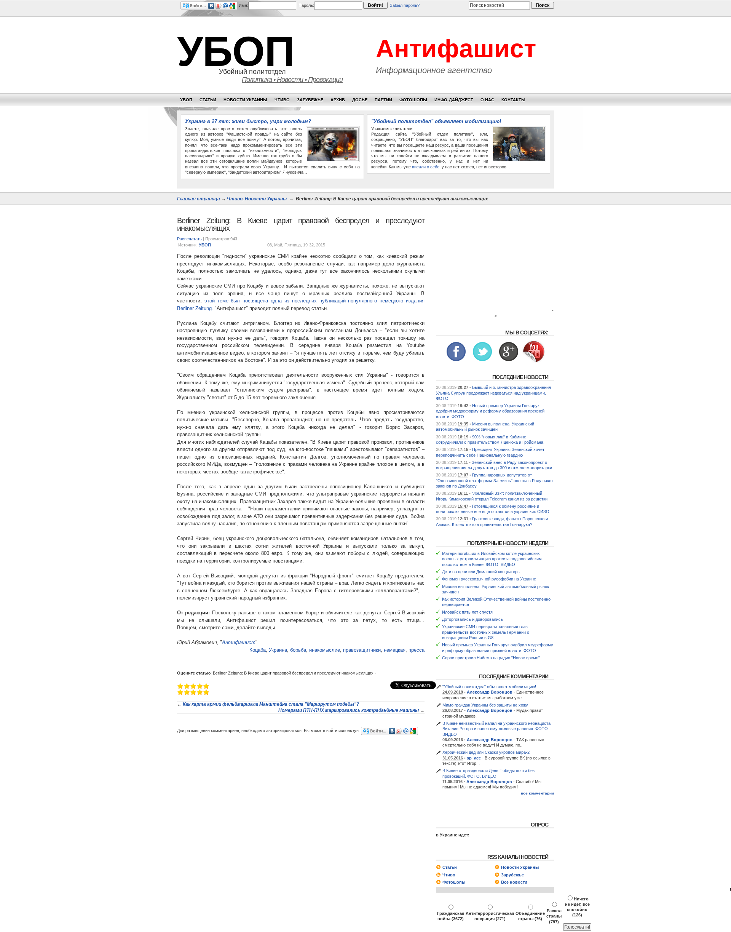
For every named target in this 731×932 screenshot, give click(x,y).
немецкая (394, 650)
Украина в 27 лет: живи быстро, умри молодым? (248, 121)
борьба (298, 650)
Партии (383, 100)
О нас (487, 100)
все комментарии (537, 793)
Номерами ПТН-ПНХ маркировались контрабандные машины (348, 710)
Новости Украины (245, 100)
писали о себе (425, 167)
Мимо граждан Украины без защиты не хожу (485, 705)
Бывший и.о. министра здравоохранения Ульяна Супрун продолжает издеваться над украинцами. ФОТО (493, 393)
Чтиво (282, 100)
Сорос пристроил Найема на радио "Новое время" (491, 657)
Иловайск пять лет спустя (467, 612)
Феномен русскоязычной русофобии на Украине (489, 579)
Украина (278, 650)
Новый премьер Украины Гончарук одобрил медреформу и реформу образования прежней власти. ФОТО (490, 411)
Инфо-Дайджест (453, 100)
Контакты (513, 100)
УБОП (235, 51)
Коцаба (257, 650)
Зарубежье (310, 100)
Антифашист (456, 48)
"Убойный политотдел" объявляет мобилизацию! (436, 121)
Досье (359, 100)
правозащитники (362, 650)
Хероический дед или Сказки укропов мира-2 (486, 752)
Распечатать (189, 239)
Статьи (208, 100)
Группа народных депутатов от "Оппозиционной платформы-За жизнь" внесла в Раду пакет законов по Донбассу (494, 480)
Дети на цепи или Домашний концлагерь (481, 571)
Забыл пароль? (405, 5)
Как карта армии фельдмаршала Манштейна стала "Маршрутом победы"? (271, 704)
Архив (337, 100)
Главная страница (198, 198)
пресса (417, 650)
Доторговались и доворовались (472, 619)
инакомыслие (324, 650)
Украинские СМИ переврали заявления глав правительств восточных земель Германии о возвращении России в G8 (485, 632)
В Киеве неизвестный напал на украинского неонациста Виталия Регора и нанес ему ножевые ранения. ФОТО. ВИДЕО (496, 729)
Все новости (514, 882)
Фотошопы (413, 100)
